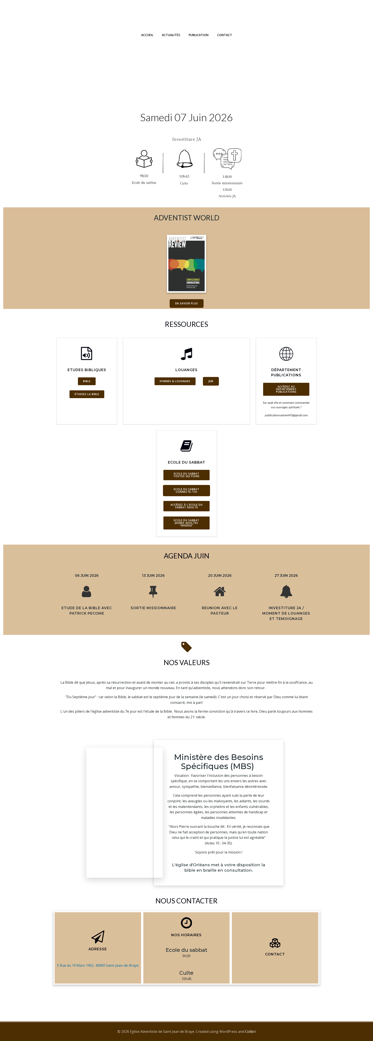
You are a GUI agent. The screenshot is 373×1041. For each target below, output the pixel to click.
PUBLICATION (199, 35)
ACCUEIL (147, 35)
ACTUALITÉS (171, 35)
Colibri (250, 1031)
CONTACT (224, 35)
